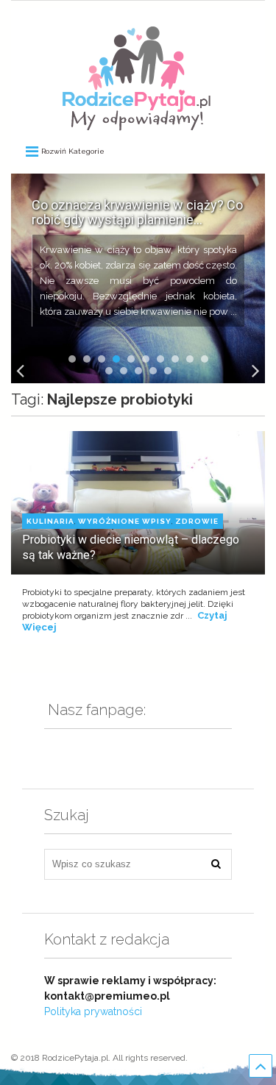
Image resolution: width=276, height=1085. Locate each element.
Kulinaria (50, 521)
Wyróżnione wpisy (124, 521)
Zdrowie (197, 521)
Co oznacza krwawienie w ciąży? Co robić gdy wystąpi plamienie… (137, 212)
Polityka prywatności (93, 1011)
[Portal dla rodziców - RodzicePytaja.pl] (136, 124)
